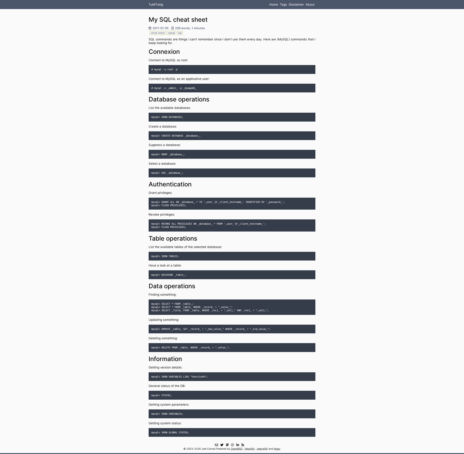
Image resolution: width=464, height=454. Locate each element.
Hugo (277, 448)
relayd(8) (262, 448)
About (310, 4)
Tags (283, 4)
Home (273, 4)
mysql (171, 33)
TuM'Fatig (156, 4)
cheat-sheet (158, 33)
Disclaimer (296, 4)
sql (179, 33)
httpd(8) (250, 448)
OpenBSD (237, 448)
